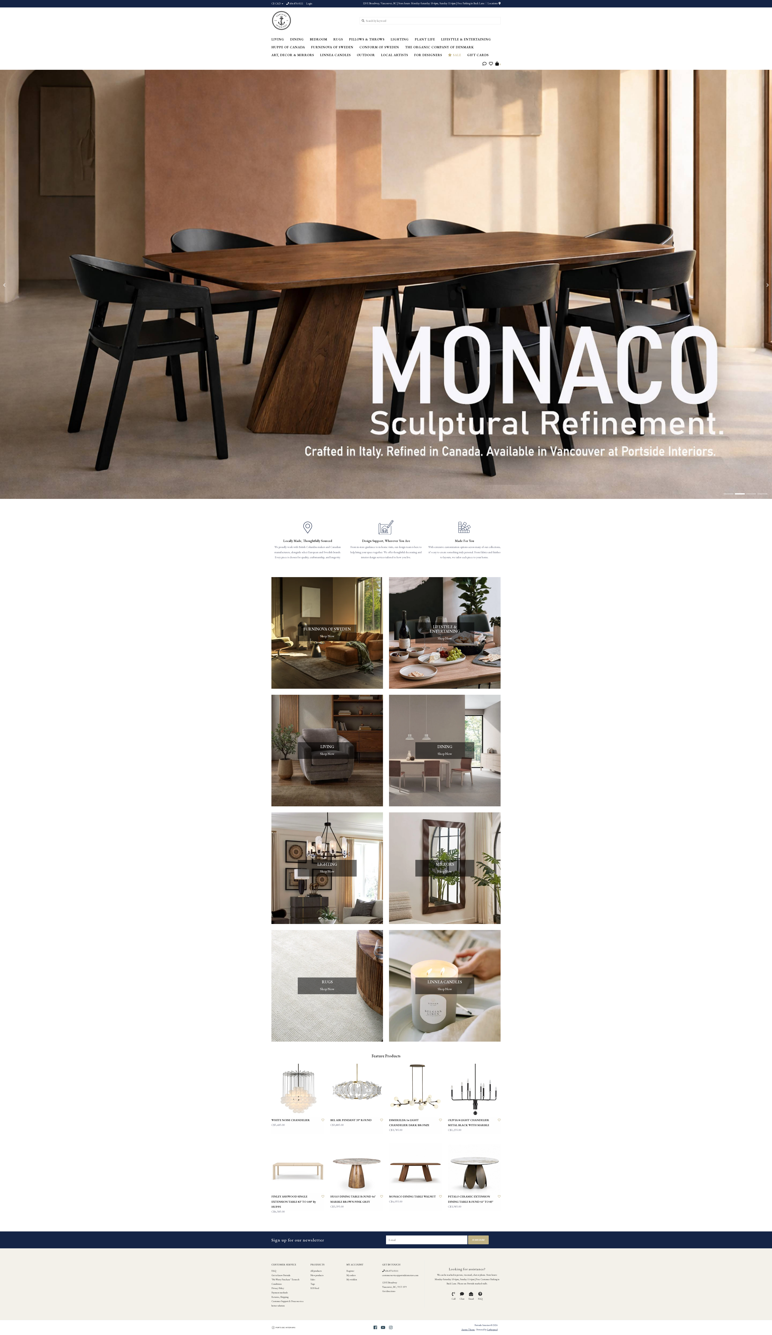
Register (350, 1270)
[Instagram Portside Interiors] (390, 1328)
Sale (456, 55)
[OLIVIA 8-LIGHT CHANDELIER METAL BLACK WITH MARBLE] (474, 1090)
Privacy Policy (277, 1288)
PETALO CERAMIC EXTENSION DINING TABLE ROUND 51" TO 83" (470, 1199)
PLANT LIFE (425, 39)
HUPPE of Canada (288, 47)
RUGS (338, 39)
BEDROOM (318, 39)
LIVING (277, 39)
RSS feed (314, 1288)
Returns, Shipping (279, 1297)
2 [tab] (740, 493)
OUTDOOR (366, 55)
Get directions (388, 1291)
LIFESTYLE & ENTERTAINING (466, 39)
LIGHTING (400, 39)
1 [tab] (729, 493)
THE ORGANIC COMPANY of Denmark (439, 47)
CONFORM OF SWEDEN (379, 47)
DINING (297, 39)
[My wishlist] (491, 64)
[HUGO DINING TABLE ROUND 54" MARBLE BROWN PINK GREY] (356, 1166)
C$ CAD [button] (276, 3)
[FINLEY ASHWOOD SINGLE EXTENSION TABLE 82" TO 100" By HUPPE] (297, 1166)
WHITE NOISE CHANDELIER (290, 1120)
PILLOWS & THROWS (367, 39)
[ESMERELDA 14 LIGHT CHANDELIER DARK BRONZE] (415, 1090)
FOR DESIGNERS (428, 55)
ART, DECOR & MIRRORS (292, 55)
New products (316, 1275)
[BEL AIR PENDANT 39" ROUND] (356, 1090)
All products (316, 1270)
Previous (13, 285)
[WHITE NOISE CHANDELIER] (297, 1090)
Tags (312, 1284)
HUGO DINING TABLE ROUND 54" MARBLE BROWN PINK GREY (353, 1199)
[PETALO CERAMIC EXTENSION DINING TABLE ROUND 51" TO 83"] (474, 1166)
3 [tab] (751, 493)
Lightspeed (492, 1329)
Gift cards (478, 55)
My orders (351, 1275)
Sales (312, 1279)
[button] (484, 64)
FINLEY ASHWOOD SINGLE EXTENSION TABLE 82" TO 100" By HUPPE (293, 1201)
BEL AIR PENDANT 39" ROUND (351, 1120)
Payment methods (279, 1292)
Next (759, 285)
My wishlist (351, 1279)
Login (309, 3)
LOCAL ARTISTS (394, 55)
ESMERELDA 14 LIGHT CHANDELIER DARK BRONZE (409, 1122)
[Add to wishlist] (322, 1120)
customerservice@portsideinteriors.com (400, 1275)
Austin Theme (468, 1329)
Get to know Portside (281, 1275)
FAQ (273, 1270)
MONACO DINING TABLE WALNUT (412, 1196)
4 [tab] (762, 493)
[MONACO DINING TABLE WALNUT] (415, 1166)
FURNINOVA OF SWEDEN (332, 47)
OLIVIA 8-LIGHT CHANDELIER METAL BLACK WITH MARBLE (468, 1122)
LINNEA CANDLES (335, 55)
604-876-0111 (391, 1270)
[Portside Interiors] (312, 20)
